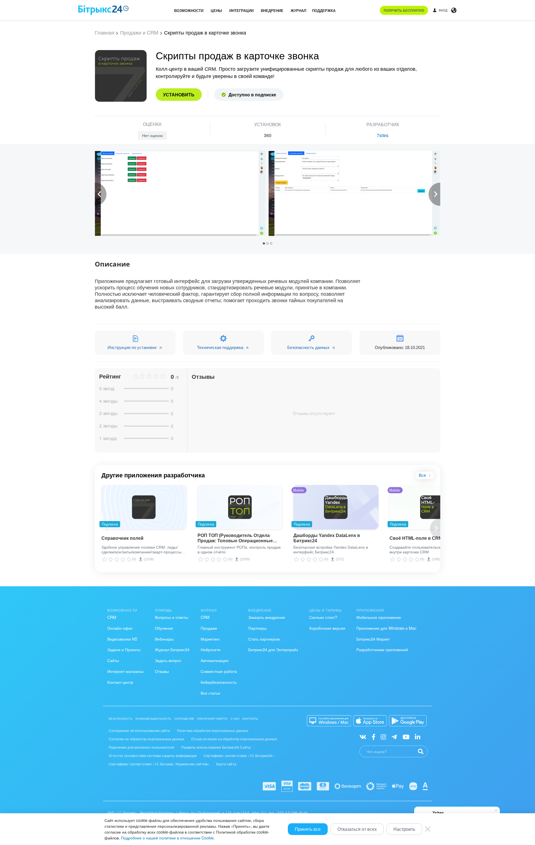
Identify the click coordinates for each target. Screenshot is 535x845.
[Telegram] (394, 736)
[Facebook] (373, 736)
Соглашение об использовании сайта (139, 730)
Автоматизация (214, 660)
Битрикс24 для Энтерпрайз (273, 649)
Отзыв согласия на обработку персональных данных (234, 738)
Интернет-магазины (125, 671)
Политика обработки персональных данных (212, 730)
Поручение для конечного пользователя (141, 747)
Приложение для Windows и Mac (386, 628)
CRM (111, 617)
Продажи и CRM (139, 32)
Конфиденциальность (153, 719)
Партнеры (257, 628)
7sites (382, 135)
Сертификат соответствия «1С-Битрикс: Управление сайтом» (159, 763)
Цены (216, 10)
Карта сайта (226, 763)
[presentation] (100, 194)
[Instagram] (383, 736)
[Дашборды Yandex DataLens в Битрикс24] (335, 507)
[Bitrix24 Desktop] (329, 720)
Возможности (188, 10)
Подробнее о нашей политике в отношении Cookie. (168, 838)
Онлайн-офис (120, 628)
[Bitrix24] (103, 10)
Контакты (250, 719)
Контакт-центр (120, 682)
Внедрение (272, 10)
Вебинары (164, 639)
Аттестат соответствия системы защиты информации (153, 755)
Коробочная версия (327, 628)
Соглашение (184, 719)
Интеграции (241, 10)
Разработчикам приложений (382, 649)
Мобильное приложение (378, 617)
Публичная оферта (212, 719)
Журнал (298, 10)
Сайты (113, 660)
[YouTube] (406, 736)
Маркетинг (210, 639)
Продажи (209, 628)
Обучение (164, 628)
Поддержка (323, 10)
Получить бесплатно (404, 10)
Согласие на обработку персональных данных (146, 738)
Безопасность (121, 719)
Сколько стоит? (323, 617)
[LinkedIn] (417, 736)
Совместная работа (219, 671)
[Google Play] (408, 720)
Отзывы (162, 671)
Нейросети (210, 649)
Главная (104, 32)
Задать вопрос (168, 660)
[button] (264, 243)
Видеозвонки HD (122, 639)
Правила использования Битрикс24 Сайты (216, 747)
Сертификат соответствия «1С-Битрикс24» (239, 755)
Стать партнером (264, 639)
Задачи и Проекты (123, 649)
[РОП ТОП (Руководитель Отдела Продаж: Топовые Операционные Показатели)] (240, 507)
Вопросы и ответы (171, 617)
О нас (235, 719)
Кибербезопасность (219, 682)
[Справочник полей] (143, 507)
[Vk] (362, 736)
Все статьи (210, 693)
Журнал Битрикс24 (172, 649)
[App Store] (370, 720)
